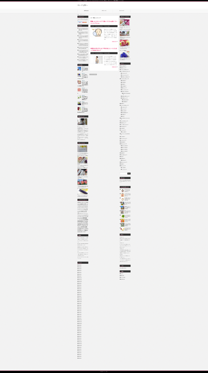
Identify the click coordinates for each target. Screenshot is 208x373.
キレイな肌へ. (82, 5)
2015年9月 (80, 347)
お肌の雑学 (123, 80)
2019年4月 (80, 272)
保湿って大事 (123, 110)
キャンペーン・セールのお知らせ (125, 133)
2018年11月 (80, 279)
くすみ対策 (123, 167)
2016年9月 (80, 325)
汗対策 (122, 156)
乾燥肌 (86, 219)
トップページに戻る (93, 74)
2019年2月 (80, 274)
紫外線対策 (122, 158)
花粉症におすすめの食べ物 (126, 93)
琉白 (85, 230)
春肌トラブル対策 (124, 149)
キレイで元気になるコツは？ (125, 71)
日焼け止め (123, 160)
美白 (80, 231)
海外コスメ (82, 230)
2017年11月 (80, 299)
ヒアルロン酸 (83, 215)
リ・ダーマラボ (80, 219)
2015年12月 (80, 341)
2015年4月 (80, 356)
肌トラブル (83, 231)
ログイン (122, 273)
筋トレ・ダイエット (124, 89)
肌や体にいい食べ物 (124, 91)
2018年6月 (80, 288)
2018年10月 (80, 281)
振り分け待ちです (123, 126)
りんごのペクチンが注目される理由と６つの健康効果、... (127, 229)
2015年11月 (80, 343)
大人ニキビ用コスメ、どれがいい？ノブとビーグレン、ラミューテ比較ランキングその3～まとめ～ (82, 76)
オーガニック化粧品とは (124, 69)
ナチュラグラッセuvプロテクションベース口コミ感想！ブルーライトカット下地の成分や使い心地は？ (83, 51)
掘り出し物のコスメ (123, 154)
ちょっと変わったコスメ (124, 124)
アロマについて (124, 73)
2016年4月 (80, 334)
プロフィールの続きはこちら (81, 139)
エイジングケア (84, 206)
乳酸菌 (84, 219)
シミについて (123, 169)
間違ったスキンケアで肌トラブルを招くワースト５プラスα (103, 22)
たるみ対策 (122, 128)
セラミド (81, 213)
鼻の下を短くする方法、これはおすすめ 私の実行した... (127, 190)
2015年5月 (80, 354)
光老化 (79, 222)
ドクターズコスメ (85, 213)
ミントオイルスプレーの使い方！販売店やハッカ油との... (127, 216)
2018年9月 (80, 283)
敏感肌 (82, 226)
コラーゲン (81, 209)
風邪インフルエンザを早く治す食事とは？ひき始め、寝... (127, 211)
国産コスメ (80, 225)
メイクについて (123, 140)
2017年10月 (80, 301)
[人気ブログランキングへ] (84, 22)
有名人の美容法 (85, 228)
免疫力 (81, 222)
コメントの (123, 277)
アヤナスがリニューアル (123, 48)
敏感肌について (123, 67)
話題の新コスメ (123, 122)
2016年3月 (80, 336)
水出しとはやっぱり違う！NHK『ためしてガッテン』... (128, 203)
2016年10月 (80, 323)
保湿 (78, 221)
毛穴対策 (79, 230)
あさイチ (83, 204)
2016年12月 (80, 319)
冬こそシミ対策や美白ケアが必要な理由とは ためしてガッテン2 (85, 70)
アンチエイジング (84, 205)
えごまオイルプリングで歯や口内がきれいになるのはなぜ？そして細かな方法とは (82, 91)
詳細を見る (114, 41)
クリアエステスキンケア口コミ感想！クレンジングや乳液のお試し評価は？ (83, 40)
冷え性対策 (123, 82)
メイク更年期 (83, 218)
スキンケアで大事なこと (124, 105)
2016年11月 (80, 321)
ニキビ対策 (122, 136)
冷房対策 (123, 84)
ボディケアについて (123, 138)
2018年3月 (80, 294)
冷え (86, 222)
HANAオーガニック (81, 202)
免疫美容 (84, 222)
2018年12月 (80, 277)
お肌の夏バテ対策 (125, 99)
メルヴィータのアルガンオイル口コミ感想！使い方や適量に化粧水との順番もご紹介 (83, 29)
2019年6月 (80, 268)
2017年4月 (80, 312)
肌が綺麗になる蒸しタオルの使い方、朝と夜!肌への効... (127, 199)
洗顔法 (123, 116)
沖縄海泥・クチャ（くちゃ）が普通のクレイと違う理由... (127, 207)
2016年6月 (80, 330)
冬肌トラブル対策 (124, 145)
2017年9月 (80, 303)
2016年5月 (80, 332)
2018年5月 (80, 290)
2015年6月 (80, 352)
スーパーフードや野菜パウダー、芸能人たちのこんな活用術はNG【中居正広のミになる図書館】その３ (82, 83)
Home (78, 14)
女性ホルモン (84, 225)
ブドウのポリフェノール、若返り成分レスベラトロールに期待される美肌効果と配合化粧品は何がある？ (82, 110)
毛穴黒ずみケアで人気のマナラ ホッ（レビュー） (85, 103)
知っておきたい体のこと (124, 78)
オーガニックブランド (81, 207)
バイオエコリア (79, 215)
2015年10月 (80, 345)
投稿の (122, 275)
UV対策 (87, 202)
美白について (122, 165)
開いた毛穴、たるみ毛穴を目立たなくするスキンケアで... (127, 220)
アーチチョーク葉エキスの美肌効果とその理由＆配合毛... (127, 224)
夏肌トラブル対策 (124, 147)
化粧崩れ (79, 224)
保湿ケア (82, 221)
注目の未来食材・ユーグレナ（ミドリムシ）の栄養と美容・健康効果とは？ (85, 98)
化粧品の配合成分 (124, 112)
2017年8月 (80, 305)
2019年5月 (80, 270)
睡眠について (123, 87)
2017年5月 (80, 310)
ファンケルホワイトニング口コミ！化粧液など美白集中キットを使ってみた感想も (83, 33)
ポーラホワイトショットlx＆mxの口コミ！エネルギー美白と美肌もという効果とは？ (83, 36)
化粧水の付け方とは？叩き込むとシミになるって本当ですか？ (103, 49)
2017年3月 (80, 314)
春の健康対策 (125, 101)
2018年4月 (80, 292)
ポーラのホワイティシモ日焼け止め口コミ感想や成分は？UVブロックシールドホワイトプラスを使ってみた (83, 44)
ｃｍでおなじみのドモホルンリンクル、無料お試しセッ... (127, 194)
